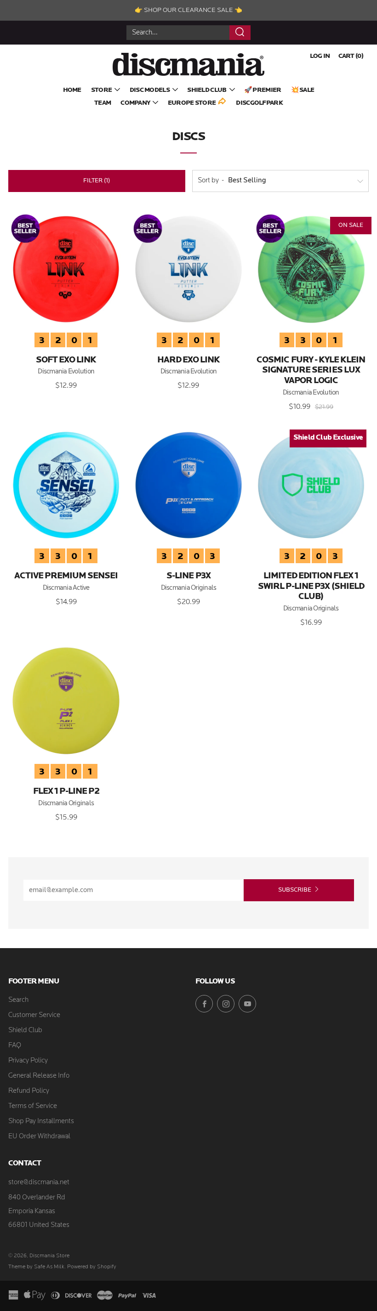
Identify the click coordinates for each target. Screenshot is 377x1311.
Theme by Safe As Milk (36, 1267)
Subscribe (294, 890)
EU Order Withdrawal (39, 1136)
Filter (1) (96, 181)
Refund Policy (28, 1091)
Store (101, 90)
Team (102, 103)
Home (72, 90)
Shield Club (206, 90)
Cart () (350, 56)
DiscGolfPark (259, 103)
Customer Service (34, 1015)
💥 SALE (302, 90)
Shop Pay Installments (41, 1121)
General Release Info (38, 1076)
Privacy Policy (28, 1060)
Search (18, 1000)
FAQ (14, 1045)
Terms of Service (32, 1106)
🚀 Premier (262, 90)
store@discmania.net (38, 1182)
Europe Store (192, 103)
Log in (320, 56)
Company (135, 103)
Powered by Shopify (91, 1267)
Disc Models (150, 90)
